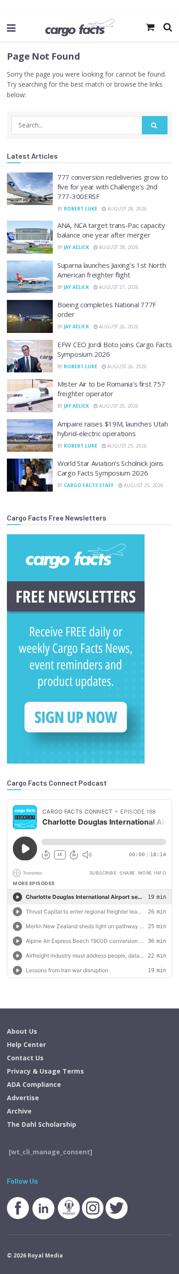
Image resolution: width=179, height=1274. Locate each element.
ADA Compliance (34, 1084)
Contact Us (25, 1057)
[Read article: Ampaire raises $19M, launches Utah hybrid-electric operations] (30, 435)
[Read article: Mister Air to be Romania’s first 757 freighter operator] (30, 395)
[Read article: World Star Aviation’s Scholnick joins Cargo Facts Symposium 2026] (30, 475)
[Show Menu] (11, 27)
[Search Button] (155, 125)
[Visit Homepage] (80, 27)
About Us (22, 1031)
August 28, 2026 (126, 208)
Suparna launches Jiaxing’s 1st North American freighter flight (111, 269)
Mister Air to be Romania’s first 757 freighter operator (111, 388)
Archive (19, 1111)
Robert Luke (80, 208)
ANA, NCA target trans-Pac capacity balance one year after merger (111, 230)
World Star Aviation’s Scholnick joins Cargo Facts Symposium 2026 (110, 468)
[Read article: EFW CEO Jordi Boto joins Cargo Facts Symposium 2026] (30, 356)
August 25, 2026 (118, 406)
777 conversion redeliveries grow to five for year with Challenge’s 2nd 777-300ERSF (112, 186)
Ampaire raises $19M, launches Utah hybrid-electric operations (112, 428)
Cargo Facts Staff (89, 485)
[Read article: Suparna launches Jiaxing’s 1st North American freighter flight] (30, 277)
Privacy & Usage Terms (45, 1071)
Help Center (26, 1044)
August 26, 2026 (118, 326)
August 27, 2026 (118, 287)
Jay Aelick (76, 247)
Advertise (23, 1097)
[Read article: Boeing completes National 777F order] (30, 316)
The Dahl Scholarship (41, 1124)
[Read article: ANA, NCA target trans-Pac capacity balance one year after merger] (30, 237)
